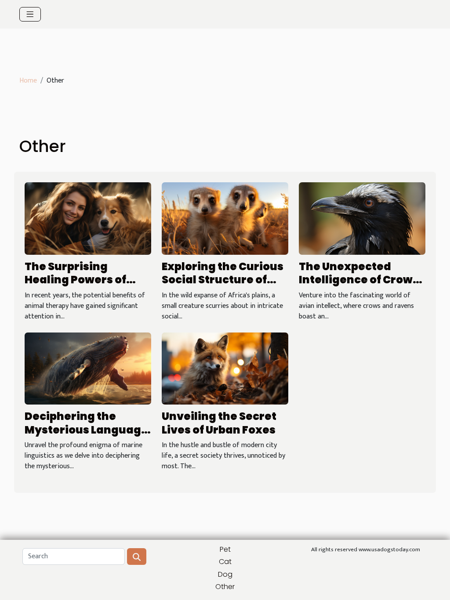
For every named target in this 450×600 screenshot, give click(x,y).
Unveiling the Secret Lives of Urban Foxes (219, 423)
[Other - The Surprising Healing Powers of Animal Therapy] (88, 218)
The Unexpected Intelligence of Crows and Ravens (359, 279)
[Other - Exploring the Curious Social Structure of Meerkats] (225, 218)
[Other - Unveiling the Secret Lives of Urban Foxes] (225, 368)
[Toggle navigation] (30, 14)
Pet (225, 549)
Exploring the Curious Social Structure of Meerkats (222, 279)
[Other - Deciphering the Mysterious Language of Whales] (88, 368)
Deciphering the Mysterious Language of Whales (86, 429)
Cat (225, 562)
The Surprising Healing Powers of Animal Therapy (75, 279)
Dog (225, 574)
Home (28, 81)
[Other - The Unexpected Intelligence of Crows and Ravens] (362, 218)
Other (225, 587)
